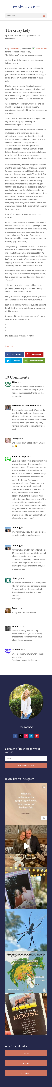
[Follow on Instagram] (26, 736)
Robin (10, 35)
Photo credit (9, 346)
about (26, 1063)
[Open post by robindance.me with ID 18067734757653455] (26, 930)
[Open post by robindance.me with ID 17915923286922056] (26, 888)
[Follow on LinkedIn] (31, 736)
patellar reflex (14, 48)
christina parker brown (24, 405)
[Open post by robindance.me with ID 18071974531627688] (26, 804)
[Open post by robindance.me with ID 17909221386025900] (26, 846)
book (26, 1053)
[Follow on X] (21, 736)
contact (26, 1073)
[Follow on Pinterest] (37, 736)
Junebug (16, 527)
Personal (32, 35)
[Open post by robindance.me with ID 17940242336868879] (26, 972)
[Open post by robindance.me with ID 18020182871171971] (26, 1014)
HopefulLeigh (19, 456)
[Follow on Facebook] (15, 736)
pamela (16, 649)
